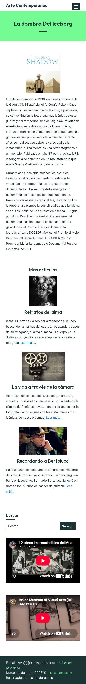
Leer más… (28, 343)
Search (68, 526)
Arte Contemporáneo (26, 5)
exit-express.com (60, 673)
